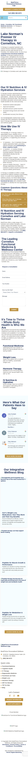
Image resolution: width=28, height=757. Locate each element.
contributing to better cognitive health (14, 146)
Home (2, 24)
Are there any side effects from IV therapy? (12, 194)
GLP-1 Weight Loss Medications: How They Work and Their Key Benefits (13, 515)
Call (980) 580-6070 (15, 13)
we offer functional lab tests (13, 180)
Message (4, 296)
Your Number (5, 283)
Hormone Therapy (12, 368)
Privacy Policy (14, 744)
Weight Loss (9, 357)
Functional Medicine (13, 346)
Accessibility (18, 746)
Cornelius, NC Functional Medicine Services (11, 25)
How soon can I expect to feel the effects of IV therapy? (12, 205)
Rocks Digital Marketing (14, 752)
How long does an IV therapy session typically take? (11, 199)
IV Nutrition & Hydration (10, 381)
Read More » (11, 427)
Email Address (6, 277)
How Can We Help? (7, 290)
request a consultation (15, 232)
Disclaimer (5, 744)
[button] (2, 17)
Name (3, 271)
